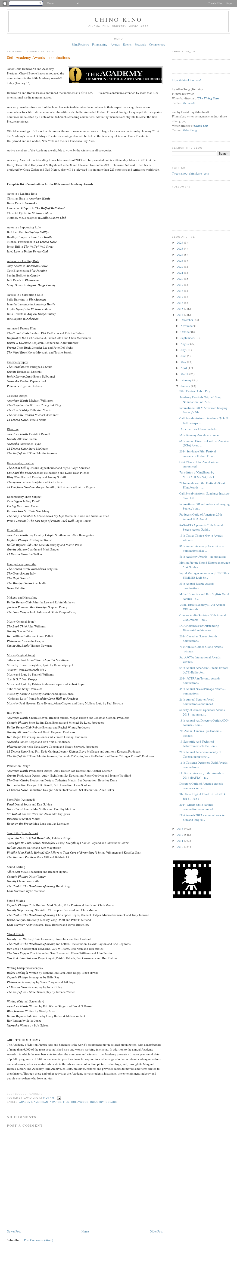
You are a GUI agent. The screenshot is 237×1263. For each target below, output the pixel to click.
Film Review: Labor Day (194, 391)
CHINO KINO (118, 19)
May (184, 362)
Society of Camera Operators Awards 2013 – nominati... (202, 712)
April (184, 368)
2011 (180, 841)
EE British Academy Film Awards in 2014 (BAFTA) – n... (201, 775)
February (186, 380)
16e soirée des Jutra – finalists (197, 429)
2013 (180, 829)
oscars (111, 1102)
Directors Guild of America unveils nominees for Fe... (201, 785)
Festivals (140, 44)
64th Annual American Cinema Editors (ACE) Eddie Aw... (203, 670)
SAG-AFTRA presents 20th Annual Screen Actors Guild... (201, 527)
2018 (180, 291)
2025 (180, 248)
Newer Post (14, 1231)
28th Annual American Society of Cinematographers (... (200, 754)
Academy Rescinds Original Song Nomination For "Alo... (200, 399)
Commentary (157, 44)
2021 (180, 272)
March (185, 374)
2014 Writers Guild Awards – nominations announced (197, 806)
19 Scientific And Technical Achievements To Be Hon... (198, 743)
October (186, 332)
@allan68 (188, 103)
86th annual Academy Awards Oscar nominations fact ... (201, 548)
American (41, 1102)
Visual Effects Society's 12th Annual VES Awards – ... (202, 606)
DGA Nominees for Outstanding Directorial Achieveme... (199, 628)
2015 (180, 309)
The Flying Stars (208, 98)
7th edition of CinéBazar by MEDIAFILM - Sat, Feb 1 (196, 474)
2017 (180, 297)
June (184, 356)
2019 (180, 285)
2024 (180, 254)
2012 (180, 835)
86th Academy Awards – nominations (38, 57)
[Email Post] (58, 1098)
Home (85, 1231)
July (184, 350)
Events (127, 44)
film (66, 1102)
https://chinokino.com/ (186, 80)
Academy (25, 1102)
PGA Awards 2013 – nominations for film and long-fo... (202, 817)
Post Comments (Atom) (38, 1240)
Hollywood (79, 1102)
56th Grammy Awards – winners (199, 435)
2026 (180, 242)
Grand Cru (201, 125)
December (187, 320)
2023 (180, 260)
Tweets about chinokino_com (190, 173)
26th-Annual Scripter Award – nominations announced (198, 701)
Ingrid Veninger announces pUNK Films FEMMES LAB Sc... (204, 575)
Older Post (156, 1231)
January (186, 386)
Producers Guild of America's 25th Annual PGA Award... (200, 516)
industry (97, 1102)
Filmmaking (99, 44)
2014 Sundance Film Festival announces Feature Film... (197, 453)
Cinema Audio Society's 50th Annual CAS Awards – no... (202, 617)
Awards (115, 44)
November (187, 326)
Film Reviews (80, 44)
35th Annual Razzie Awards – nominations (197, 585)
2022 (180, 266)
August (185, 344)
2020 (180, 279)
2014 (180, 315)
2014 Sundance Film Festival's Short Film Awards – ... (202, 485)
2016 (180, 303)
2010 (180, 847)
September (187, 338)
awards (55, 1102)
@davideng (189, 130)
